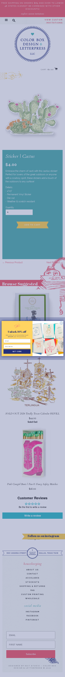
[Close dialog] (61, 323)
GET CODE (17, 351)
